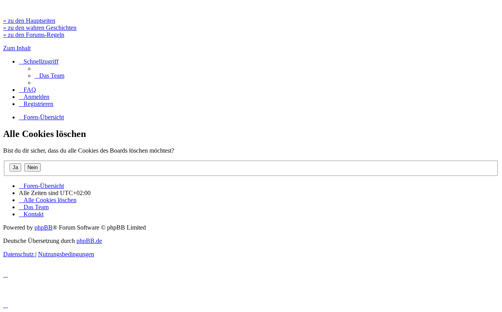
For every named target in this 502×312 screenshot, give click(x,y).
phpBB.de (89, 240)
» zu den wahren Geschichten (39, 27)
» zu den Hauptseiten (29, 20)
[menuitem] (49, 75)
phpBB (44, 227)
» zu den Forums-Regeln (33, 34)
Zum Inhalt (17, 48)
